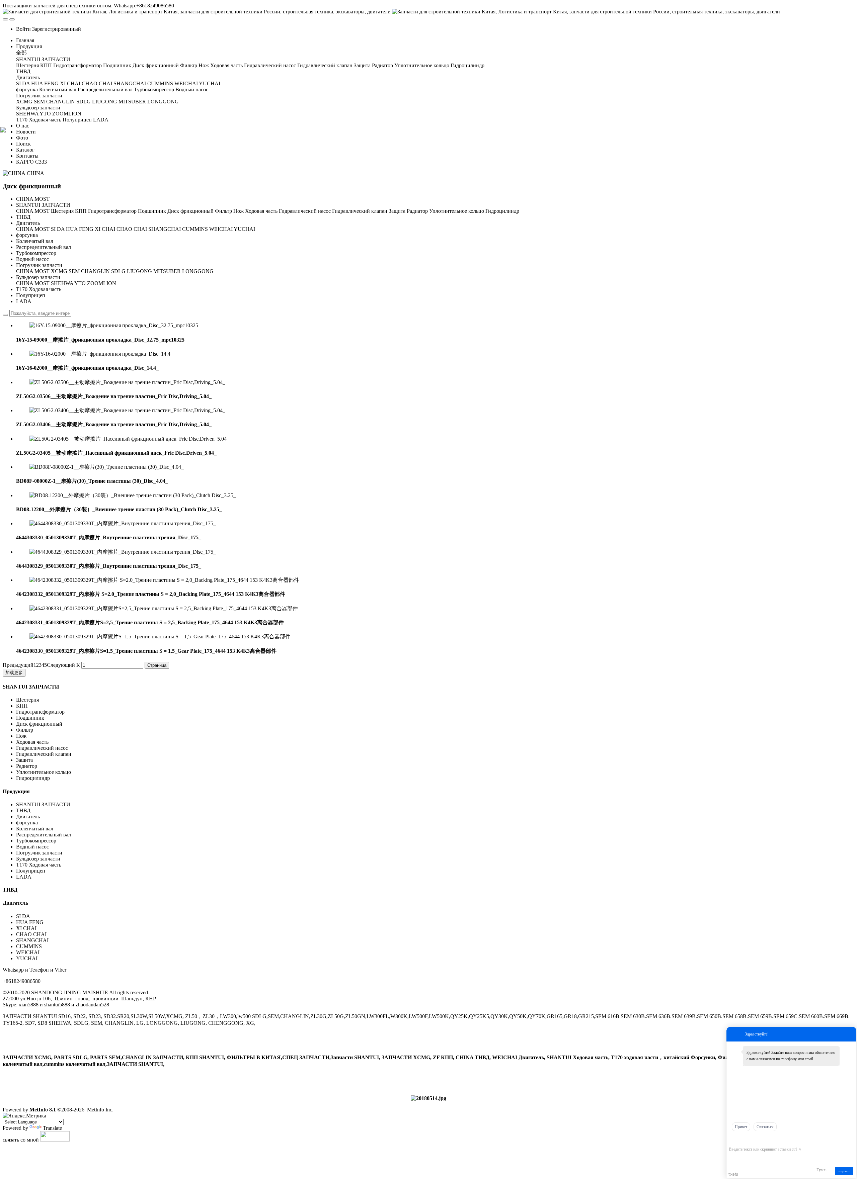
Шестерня (62, 211)
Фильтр (223, 211)
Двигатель (28, 223)
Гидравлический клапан (359, 211)
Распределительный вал (43, 247)
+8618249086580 (22, 981)
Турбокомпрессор (36, 253)
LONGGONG (198, 271)
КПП (81, 211)
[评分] (742, 1140)
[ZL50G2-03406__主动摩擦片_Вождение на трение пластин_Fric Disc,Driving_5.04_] (127, 410)
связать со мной (21, 1140)
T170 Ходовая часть (38, 289)
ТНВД (23, 217)
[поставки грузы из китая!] (428, 1098)
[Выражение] (732, 1139)
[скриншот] (759, 1139)
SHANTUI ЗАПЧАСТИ (43, 205)
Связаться (765, 1126)
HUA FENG (79, 229)
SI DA (58, 229)
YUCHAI (244, 229)
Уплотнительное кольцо (456, 211)
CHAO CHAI (131, 229)
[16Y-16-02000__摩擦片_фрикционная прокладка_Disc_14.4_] (101, 354)
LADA (23, 301)
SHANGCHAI (164, 229)
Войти (23, 29)
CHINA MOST (33, 199)
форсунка (27, 235)
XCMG (59, 271)
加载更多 (14, 672)
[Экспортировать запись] (850, 1139)
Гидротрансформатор (112, 211)
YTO (80, 283)
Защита (397, 211)
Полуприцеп (30, 295)
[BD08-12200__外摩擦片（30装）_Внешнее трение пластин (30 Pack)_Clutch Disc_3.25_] (132, 495)
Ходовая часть (261, 211)
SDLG (118, 271)
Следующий (61, 665)
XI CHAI (105, 229)
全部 (21, 53)
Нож (238, 211)
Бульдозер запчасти (38, 277)
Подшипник (152, 211)
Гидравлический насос (305, 211)
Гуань (821, 1170)
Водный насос (32, 259)
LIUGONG (139, 271)
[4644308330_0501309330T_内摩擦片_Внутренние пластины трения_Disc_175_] (122, 523)
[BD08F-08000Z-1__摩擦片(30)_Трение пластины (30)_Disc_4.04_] (106, 467)
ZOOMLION (101, 283)
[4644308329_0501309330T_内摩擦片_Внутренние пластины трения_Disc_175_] (122, 552)
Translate (52, 1128)
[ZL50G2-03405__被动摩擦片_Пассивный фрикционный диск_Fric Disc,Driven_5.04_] (129, 439)
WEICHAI (221, 229)
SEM (74, 271)
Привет (741, 1126)
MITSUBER (167, 271)
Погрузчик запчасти (39, 265)
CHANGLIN (95, 271)
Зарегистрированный (56, 29)
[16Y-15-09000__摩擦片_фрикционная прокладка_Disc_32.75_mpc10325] (113, 325)
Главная (25, 40)
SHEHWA (62, 283)
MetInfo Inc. (100, 1109)
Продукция (16, 791)
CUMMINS (195, 229)
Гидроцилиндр (502, 211)
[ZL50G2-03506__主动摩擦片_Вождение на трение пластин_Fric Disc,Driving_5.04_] (127, 382)
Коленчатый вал (34, 241)
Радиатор (417, 211)
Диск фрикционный (190, 211)
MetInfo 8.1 (42, 1109)
